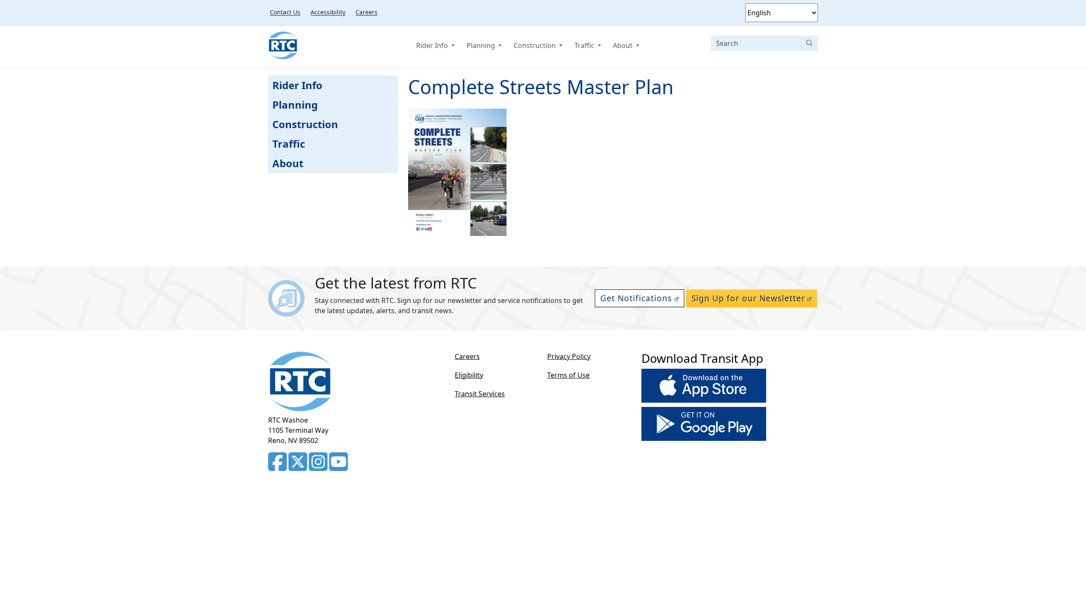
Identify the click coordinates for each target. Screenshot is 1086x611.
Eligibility (469, 375)
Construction (535, 45)
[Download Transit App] (703, 387)
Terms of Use (568, 375)
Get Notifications (636, 298)
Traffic (585, 45)
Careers (366, 12)
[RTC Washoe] (283, 45)
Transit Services (480, 393)
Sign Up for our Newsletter (748, 298)
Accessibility (328, 12)
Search (809, 43)
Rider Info (433, 45)
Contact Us (285, 12)
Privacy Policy (569, 356)
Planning (482, 45)
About (623, 45)
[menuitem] (285, 12)
